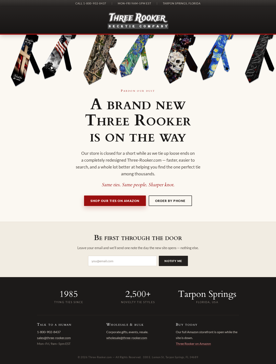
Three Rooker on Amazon (193, 343)
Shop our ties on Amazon (115, 201)
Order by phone (170, 201)
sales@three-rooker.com (54, 338)
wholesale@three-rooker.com (126, 338)
